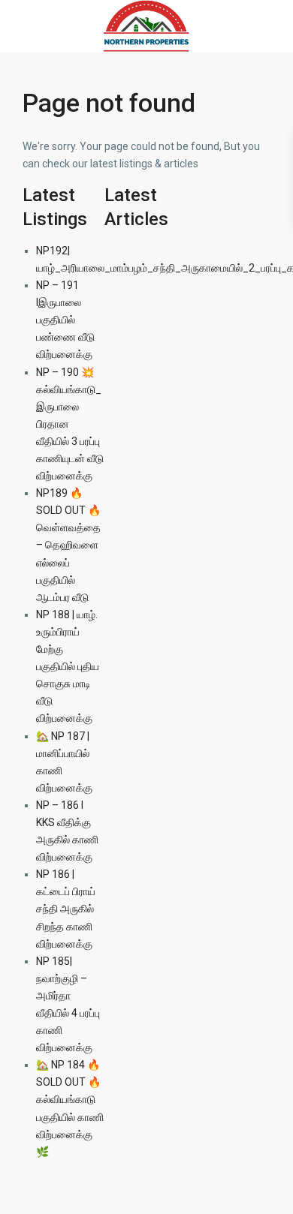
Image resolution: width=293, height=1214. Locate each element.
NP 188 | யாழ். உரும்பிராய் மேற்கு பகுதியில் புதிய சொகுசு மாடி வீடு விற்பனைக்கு (67, 667)
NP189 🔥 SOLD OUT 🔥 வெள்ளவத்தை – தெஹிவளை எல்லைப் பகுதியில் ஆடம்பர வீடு (68, 545)
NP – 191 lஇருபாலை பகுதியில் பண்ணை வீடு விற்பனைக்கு (65, 319)
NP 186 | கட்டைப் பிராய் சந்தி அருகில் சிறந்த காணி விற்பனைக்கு (65, 908)
